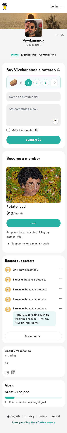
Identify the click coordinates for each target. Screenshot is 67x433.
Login (54, 6)
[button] (63, 7)
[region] (33, 105)
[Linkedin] (13, 372)
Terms (43, 416)
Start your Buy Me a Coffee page (32, 422)
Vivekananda (33, 40)
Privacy (29, 416)
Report (55, 416)
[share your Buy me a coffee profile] (62, 35)
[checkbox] (20, 130)
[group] (33, 206)
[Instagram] (7, 372)
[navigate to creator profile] (34, 28)
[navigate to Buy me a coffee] (4, 6)
